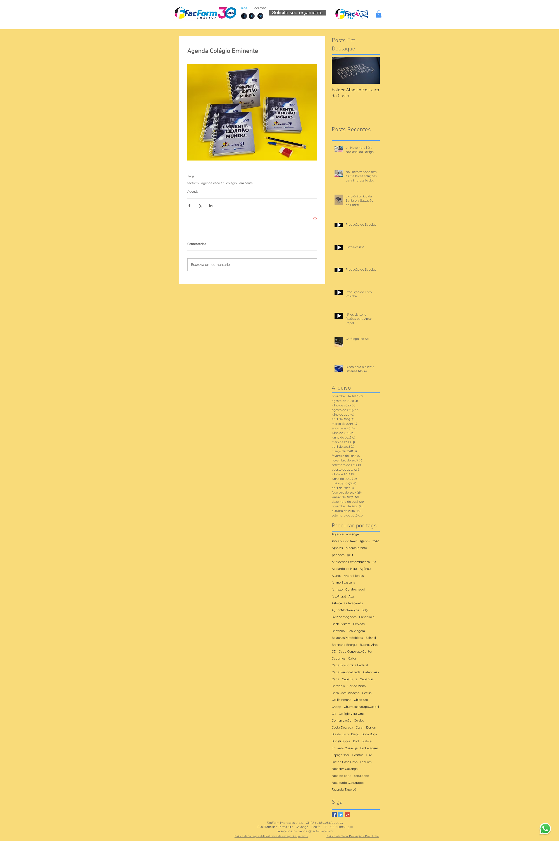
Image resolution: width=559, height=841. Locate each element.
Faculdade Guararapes (348, 782)
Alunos (336, 575)
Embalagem (369, 748)
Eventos (357, 755)
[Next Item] (373, 70)
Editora (366, 741)
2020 (375, 541)
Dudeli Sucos (341, 741)
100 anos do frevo (344, 541)
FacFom (366, 762)
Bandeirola (366, 617)
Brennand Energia (344, 644)
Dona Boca (369, 734)
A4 (374, 562)
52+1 (350, 555)
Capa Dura (349, 679)
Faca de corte (341, 775)
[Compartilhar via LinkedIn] (211, 206)
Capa (335, 679)
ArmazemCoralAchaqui (348, 589)
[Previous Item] (339, 70)
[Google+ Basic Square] (347, 814)
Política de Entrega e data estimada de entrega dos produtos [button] (271, 836)
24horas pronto (356, 548)
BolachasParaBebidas (347, 637)
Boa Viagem (356, 631)
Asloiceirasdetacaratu (347, 603)
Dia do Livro (340, 734)
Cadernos (338, 658)
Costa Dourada (342, 727)
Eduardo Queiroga (345, 748)
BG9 (364, 610)
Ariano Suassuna (343, 582)
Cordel (359, 720)
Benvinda (338, 631)
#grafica (338, 534)
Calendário (371, 672)
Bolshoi (371, 637)
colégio (231, 183)
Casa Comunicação (345, 693)
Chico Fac (361, 699)
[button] (379, 13)
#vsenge (352, 534)
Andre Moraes (354, 575)
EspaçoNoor (340, 755)
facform (193, 183)
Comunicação (341, 720)
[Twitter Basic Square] (340, 814)
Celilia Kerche (341, 699)
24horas (337, 548)
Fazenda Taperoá (344, 789)
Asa (351, 596)
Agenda (192, 191)
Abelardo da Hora (344, 568)
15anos (365, 541)
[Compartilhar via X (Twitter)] (200, 206)
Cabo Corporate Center (355, 651)
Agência (365, 568)
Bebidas (359, 624)
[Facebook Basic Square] (334, 814)
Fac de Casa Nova (345, 762)
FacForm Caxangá (345, 768)
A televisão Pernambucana (351, 562)
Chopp (336, 706)
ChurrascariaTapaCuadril (361, 706)
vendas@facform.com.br (315, 831)
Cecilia (367, 693)
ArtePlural (339, 596)
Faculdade (361, 775)
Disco (355, 734)
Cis (334, 713)
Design (371, 727)
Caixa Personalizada (346, 672)
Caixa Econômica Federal (350, 665)
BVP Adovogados (344, 617)
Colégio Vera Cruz (351, 713)
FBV (369, 755)
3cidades (338, 555)
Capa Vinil (367, 679)
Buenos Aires (369, 644)
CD (334, 651)
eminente (246, 183)
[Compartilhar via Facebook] (189, 206)
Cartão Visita (356, 686)
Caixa (352, 658)
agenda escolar (212, 183)
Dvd (356, 741)
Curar (360, 727)
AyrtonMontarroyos (345, 610)
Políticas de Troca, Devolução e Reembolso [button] (352, 836)
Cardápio (338, 686)
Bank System (341, 624)
